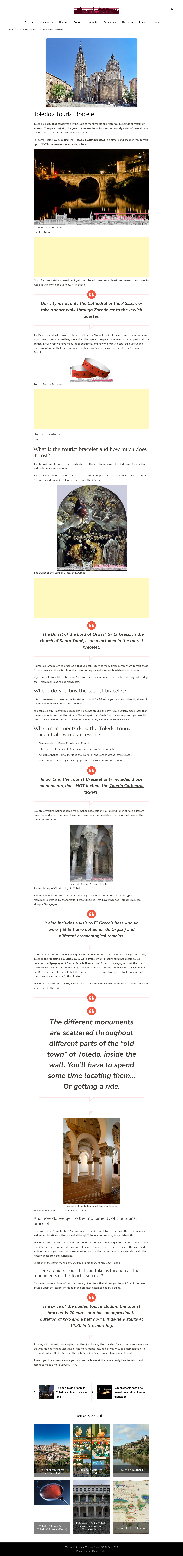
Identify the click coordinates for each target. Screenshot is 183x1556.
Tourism (28, 22)
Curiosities (110, 22)
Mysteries (127, 22)
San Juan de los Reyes (52, 743)
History (63, 22)
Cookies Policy (99, 1551)
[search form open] (172, 9)
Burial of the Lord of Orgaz (99, 755)
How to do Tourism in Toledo (131, 1471)
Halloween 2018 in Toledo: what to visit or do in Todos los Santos (91, 1526)
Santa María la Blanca (51, 760)
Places (142, 22)
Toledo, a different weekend (91, 1471)
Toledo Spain (41, 1287)
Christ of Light (62, 888)
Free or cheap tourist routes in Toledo (52, 1471)
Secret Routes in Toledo (131, 1528)
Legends (92, 22)
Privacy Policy (83, 1551)
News (156, 22)
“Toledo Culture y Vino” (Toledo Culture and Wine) (52, 1528)
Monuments (46, 22)
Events (77, 22)
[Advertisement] (91, 257)
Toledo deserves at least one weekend (111, 280)
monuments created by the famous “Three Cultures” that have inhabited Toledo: (81, 900)
